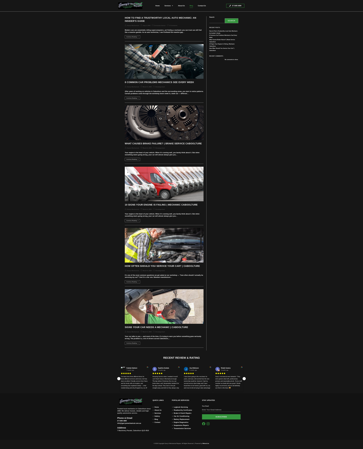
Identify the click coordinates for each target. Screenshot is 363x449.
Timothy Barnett (132, 368)
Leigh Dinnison (163, 368)
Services (167, 6)
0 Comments (173, 25)
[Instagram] (208, 423)
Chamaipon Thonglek (228, 368)
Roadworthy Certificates (183, 410)
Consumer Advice (160, 25)
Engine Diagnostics (181, 422)
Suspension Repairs (181, 425)
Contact (157, 422)
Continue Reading (133, 36)
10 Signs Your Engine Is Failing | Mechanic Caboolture (161, 204)
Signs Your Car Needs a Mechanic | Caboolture (156, 327)
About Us (181, 6)
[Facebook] (203, 423)
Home (157, 6)
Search (211, 17)
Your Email (205, 406)
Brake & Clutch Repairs (182, 413)
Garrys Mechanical (133, 25)
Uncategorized (160, 87)
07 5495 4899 (122, 421)
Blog (191, 6)
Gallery (157, 416)
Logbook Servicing (181, 407)
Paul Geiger (193, 368)
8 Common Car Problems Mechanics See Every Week (159, 82)
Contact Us (202, 6)
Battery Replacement (181, 419)
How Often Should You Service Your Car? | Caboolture (162, 266)
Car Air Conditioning (181, 416)
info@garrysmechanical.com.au (129, 423)
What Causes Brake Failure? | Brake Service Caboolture (163, 143)
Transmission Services (182, 428)
